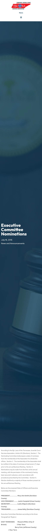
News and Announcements (12, 243)
